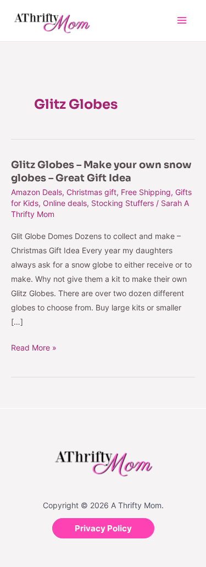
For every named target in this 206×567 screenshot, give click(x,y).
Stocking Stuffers (122, 203)
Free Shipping (146, 192)
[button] (103, 528)
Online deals (65, 203)
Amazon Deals (36, 192)
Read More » (34, 346)
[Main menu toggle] (181, 20)
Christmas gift (91, 192)
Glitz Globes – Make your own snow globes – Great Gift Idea (101, 171)
